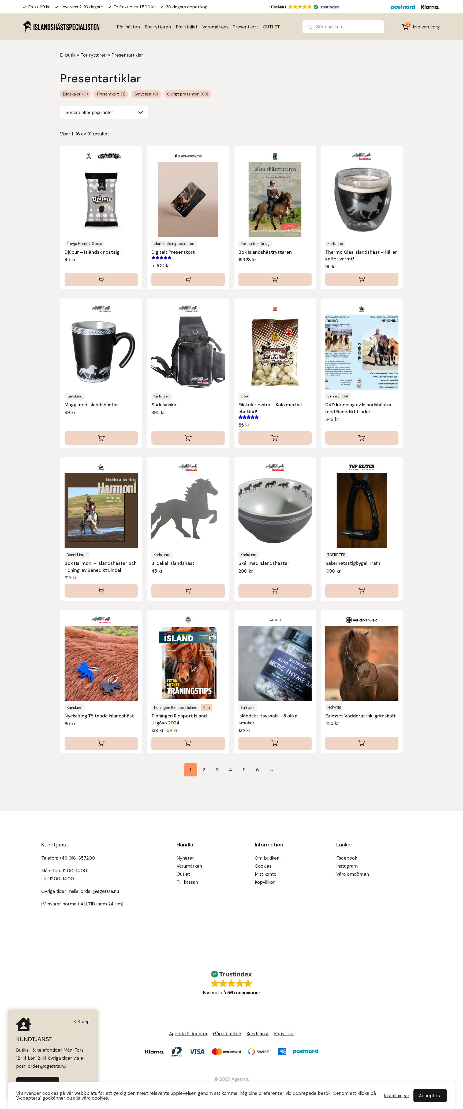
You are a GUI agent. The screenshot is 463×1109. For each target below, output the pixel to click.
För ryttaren (158, 27)
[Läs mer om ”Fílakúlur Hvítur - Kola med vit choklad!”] (275, 438)
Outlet (183, 874)
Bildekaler (75, 94)
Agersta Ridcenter (188, 1034)
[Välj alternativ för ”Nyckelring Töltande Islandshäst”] (101, 743)
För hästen (128, 27)
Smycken (146, 94)
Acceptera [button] (430, 1096)
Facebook (346, 858)
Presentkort (245, 27)
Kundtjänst (258, 1034)
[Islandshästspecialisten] (61, 26)
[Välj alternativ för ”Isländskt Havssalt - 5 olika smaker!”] (275, 743)
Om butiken (267, 858)
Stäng (83, 1022)
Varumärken (215, 27)
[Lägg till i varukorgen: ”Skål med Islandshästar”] (275, 591)
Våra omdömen (352, 874)
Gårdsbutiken (227, 1034)
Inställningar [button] (396, 1095)
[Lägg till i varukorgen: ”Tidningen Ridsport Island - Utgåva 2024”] (188, 743)
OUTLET (271, 27)
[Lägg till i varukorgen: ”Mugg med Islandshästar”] (101, 438)
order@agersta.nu (100, 891)
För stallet (186, 27)
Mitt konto (266, 874)
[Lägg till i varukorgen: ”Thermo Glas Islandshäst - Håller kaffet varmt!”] (361, 279)
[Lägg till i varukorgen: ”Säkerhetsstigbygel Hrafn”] (361, 591)
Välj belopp (188, 279)
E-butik (68, 55)
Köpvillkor (265, 882)
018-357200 (82, 858)
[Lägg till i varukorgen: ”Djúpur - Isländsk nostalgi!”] (101, 279)
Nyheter (185, 858)
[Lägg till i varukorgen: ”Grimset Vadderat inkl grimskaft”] (361, 743)
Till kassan (187, 882)
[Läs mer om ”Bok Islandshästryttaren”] (275, 279)
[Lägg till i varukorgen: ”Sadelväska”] (188, 438)
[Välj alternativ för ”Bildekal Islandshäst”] (188, 591)
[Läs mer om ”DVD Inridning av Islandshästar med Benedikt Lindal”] (361, 438)
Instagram (347, 866)
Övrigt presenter (187, 94)
